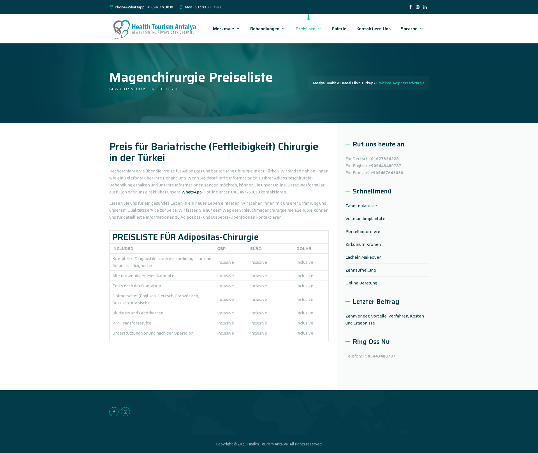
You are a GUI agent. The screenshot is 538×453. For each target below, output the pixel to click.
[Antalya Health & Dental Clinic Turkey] (154, 28)
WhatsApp (192, 192)
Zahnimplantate (361, 205)
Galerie (339, 28)
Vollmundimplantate (365, 218)
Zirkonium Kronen (363, 244)
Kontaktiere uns (373, 28)
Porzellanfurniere (362, 231)
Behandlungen (264, 28)
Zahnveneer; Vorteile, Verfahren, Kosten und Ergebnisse (384, 319)
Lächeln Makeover (363, 257)
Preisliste (306, 28)
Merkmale (223, 28)
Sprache (409, 28)
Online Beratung (361, 283)
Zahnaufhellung (360, 270)
